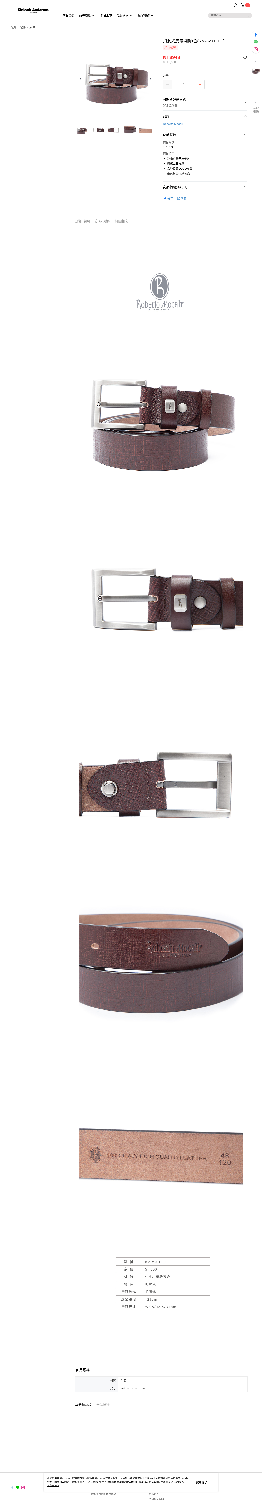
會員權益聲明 (156, 1499)
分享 (170, 198)
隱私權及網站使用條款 (103, 1494)
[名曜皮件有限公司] (33, 10)
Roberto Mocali (173, 123)
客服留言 (154, 1494)
